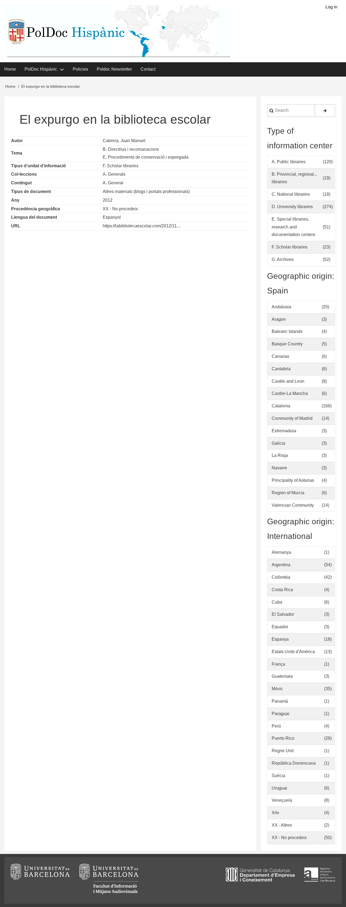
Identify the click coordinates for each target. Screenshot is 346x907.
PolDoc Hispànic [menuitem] (41, 69)
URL (15, 226)
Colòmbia (281, 577)
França (278, 664)
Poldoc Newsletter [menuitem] (114, 69)
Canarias (280, 356)
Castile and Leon (288, 381)
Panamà (280, 701)
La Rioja (280, 455)
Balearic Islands (287, 331)
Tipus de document (31, 191)
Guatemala (282, 676)
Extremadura (284, 430)
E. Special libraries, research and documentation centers (293, 227)
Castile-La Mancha (290, 393)
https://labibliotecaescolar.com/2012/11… (142, 226)
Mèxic (277, 688)
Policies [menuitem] (80, 69)
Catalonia (281, 406)
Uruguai (279, 788)
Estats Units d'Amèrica (293, 651)
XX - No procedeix (120, 209)
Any (15, 200)
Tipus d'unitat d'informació (38, 165)
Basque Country (287, 344)
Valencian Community (293, 505)
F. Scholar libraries (120, 165)
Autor (17, 140)
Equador (280, 626)
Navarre (279, 468)
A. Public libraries (288, 161)
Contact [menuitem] (148, 69)
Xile (275, 812)
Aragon (279, 319)
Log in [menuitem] (331, 7)
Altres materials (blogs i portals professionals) (146, 191)
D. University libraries (292, 206)
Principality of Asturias (293, 480)
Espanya (280, 639)
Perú (276, 726)
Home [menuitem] (10, 69)
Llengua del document (34, 217)
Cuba (277, 602)
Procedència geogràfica (35, 209)
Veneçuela (282, 800)
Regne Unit (283, 750)
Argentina (281, 564)
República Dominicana (294, 763)
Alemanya (281, 552)
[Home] (118, 31)
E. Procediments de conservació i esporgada (145, 157)
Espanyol (112, 217)
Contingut (21, 183)
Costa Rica (282, 589)
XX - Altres (282, 825)
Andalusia (281, 306)
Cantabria (281, 368)
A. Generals (114, 174)
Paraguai (280, 713)
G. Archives (283, 259)
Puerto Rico (283, 738)
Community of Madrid (292, 418)
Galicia (278, 443)
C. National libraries (291, 194)
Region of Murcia (288, 492)
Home (10, 86)
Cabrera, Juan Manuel (124, 140)
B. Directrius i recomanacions (131, 149)
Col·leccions (24, 174)
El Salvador (283, 614)
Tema (16, 153)
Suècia (278, 775)
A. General (113, 183)
